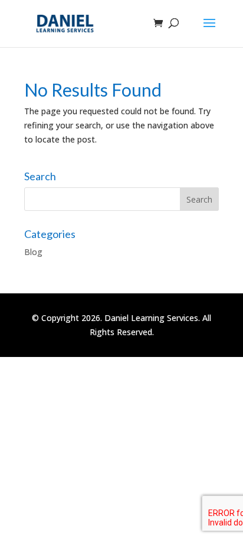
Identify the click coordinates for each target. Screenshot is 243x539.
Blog (33, 251)
